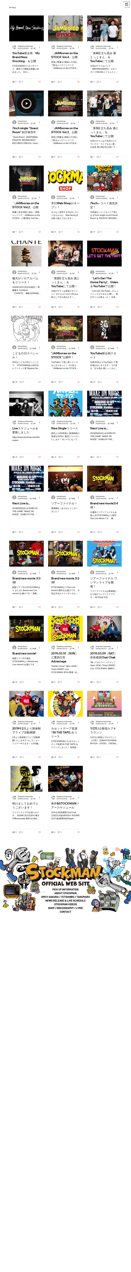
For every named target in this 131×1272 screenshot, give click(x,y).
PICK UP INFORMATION (65, 889)
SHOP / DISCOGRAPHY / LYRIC (65, 908)
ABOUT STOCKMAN (65, 893)
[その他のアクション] (40, 47)
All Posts (12, 8)
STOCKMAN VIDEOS (65, 904)
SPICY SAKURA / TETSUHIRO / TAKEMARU (65, 896)
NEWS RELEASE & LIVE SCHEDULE (65, 900)
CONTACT (65, 911)
